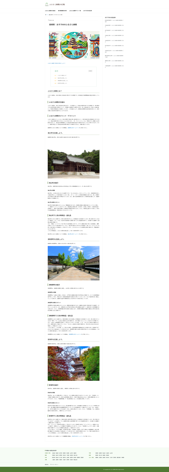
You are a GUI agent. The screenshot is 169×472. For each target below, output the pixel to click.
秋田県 (67, 453)
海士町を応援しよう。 (63, 78)
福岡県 (96, 457)
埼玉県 (64, 455)
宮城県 (64, 453)
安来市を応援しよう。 (63, 83)
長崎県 (104, 457)
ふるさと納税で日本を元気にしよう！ (57, 63)
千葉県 (67, 455)
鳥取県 (96, 453)
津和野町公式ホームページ (75, 334)
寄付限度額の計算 (62, 10)
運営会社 (46, 464)
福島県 (75, 453)
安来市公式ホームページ (78, 436)
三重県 (53, 459)
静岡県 (78, 457)
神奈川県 (75, 455)
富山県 (57, 457)
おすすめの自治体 (87, 10)
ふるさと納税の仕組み (50, 10)
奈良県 (71, 459)
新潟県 (53, 457)
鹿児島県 (119, 457)
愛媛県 (104, 455)
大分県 (111, 457)
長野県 (71, 457)
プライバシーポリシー (54, 464)
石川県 (60, 457)
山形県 (71, 453)
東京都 (71, 455)
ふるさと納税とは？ (62, 75)
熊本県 (107, 457)
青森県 (57, 453)
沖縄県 (122, 457)
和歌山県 (75, 459)
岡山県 (104, 453)
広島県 (107, 453)
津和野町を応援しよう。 (63, 80)
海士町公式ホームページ (73, 234)
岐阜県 (75, 457)
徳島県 (96, 455)
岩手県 (60, 453)
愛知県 (82, 457)
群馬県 (60, 455)
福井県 (64, 457)
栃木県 (57, 455)
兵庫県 (67, 459)
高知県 (107, 455)
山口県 (111, 453)
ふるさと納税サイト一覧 (75, 10)
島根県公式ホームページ (73, 127)
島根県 (100, 453)
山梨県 (67, 457)
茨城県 (53, 455)
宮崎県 (114, 457)
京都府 (60, 459)
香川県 (100, 455)
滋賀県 (57, 459)
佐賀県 (100, 457)
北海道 (53, 453)
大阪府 (64, 459)
